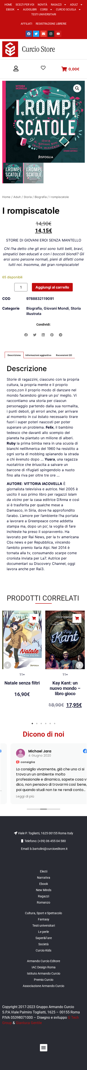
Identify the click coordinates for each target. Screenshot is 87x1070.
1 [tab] (32, 723)
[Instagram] (51, 34)
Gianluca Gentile (29, 1023)
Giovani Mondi (56, 308)
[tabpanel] (22, 663)
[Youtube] (58, 34)
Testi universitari (43, 14)
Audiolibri (30, 9)
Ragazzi (56, 4)
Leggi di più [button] (17, 796)
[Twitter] (36, 34)
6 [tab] (54, 723)
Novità (42, 4)
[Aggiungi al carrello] (33, 618)
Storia (28, 197)
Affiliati (26, 23)
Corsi (44, 9)
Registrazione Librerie (51, 23)
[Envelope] (43, 34)
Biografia (41, 197)
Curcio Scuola (66, 9)
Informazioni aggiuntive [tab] (38, 355)
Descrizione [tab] (14, 355)
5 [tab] (50, 723)
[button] (16, 69)
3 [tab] (41, 723)
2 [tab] (37, 723)
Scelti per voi (25, 4)
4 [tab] (46, 723)
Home (8, 4)
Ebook (10, 9)
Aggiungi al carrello (52, 287)
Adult (74, 4)
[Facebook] (29, 34)
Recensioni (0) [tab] (64, 355)
